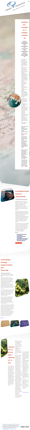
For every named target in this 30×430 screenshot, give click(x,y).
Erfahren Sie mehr (26, 392)
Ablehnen (27, 426)
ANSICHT (2, 317)
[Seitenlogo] (15, 6)
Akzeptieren (22, 426)
